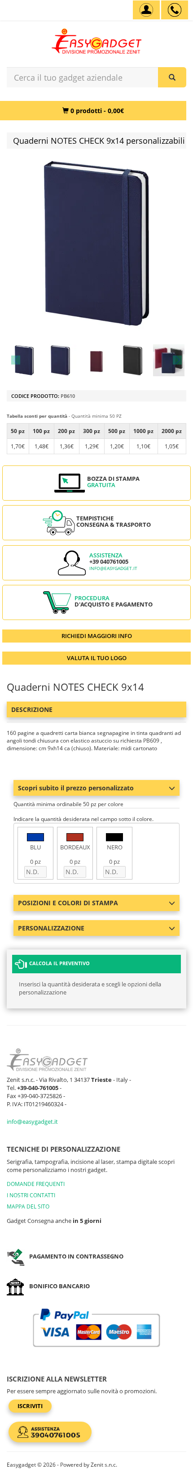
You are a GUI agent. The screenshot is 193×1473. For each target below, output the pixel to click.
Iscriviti (30, 1406)
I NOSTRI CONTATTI (31, 1195)
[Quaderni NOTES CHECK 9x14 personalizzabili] (24, 360)
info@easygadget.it (113, 568)
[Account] (146, 9)
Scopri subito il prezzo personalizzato (76, 788)
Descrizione (32, 709)
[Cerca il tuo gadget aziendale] (172, 77)
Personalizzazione (51, 928)
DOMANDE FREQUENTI (36, 1184)
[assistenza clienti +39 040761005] (174, 9)
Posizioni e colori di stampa (68, 902)
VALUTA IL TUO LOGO (97, 658)
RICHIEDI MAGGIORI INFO (96, 636)
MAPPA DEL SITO (28, 1206)
